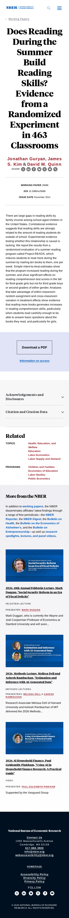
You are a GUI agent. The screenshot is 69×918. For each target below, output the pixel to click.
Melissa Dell (32, 694)
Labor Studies (36, 474)
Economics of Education (43, 470)
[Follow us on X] (17, 893)
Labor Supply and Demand (44, 458)
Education (34, 451)
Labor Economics (39, 455)
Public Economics (39, 478)
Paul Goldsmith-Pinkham (38, 786)
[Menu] (59, 8)
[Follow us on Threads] (38, 893)
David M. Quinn (44, 164)
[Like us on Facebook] (45, 893)
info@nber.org (34, 851)
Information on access (35, 360)
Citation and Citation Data (26, 412)
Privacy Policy (34, 881)
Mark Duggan (31, 610)
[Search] (49, 8)
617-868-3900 (34, 848)
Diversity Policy (34, 877)
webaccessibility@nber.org (34, 855)
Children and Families (41, 467)
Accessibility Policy (35, 874)
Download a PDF (34, 347)
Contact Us (34, 837)
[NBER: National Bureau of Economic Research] (20, 8)
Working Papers (19, 18)
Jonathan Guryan (26, 158)
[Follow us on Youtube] (52, 893)
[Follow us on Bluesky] (31, 893)
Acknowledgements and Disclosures (25, 397)
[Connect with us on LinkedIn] (24, 893)
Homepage (34, 866)
